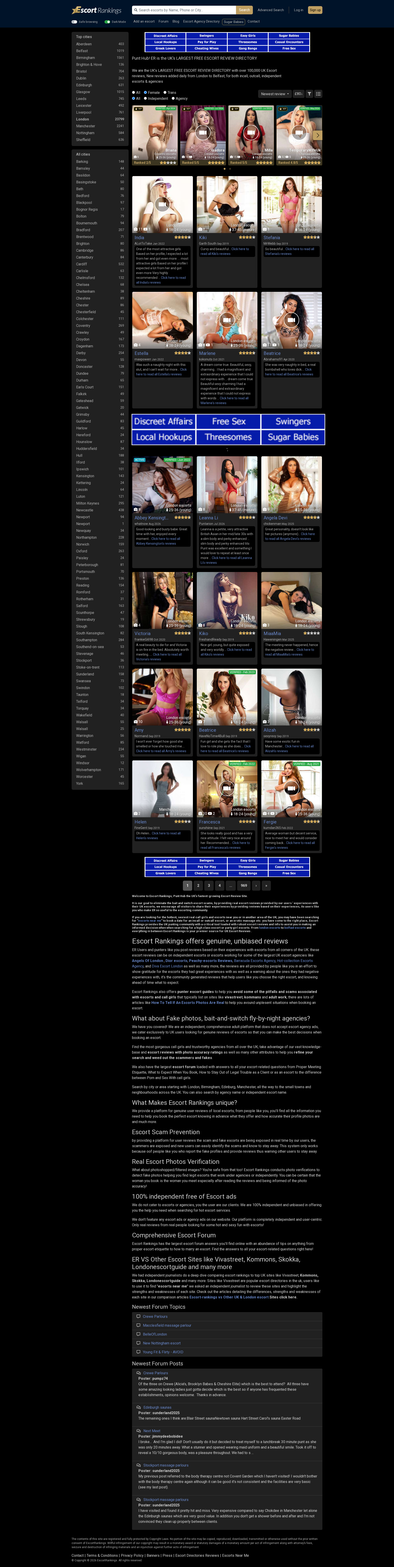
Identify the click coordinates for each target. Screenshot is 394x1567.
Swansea (83, 681)
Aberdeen (84, 44)
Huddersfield (86, 448)
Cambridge (84, 250)
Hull (79, 455)
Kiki (203, 237)
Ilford (80, 462)
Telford (82, 701)
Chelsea (82, 284)
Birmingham (85, 58)
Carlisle (82, 271)
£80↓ (299, 94)
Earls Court (84, 387)
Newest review (273, 94)
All (138, 92)
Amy (139, 730)
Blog (176, 21)
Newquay (83, 530)
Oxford (81, 551)
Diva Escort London (167, 966)
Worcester (84, 777)
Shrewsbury (85, 619)
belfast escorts (295, 927)
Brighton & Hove (89, 64)
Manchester (85, 126)
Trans (172, 92)
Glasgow (83, 92)
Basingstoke (86, 182)
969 (244, 885)
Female (154, 92)
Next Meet (151, 1431)
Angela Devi (275, 518)
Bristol (81, 71)
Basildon (83, 175)
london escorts (269, 927)
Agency (182, 98)
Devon (81, 360)
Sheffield (83, 140)
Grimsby (82, 414)
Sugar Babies (234, 22)
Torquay (82, 708)
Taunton (82, 694)
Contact (254, 21)
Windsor (82, 763)
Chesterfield (86, 312)
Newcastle (84, 510)
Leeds (81, 99)
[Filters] (309, 94)
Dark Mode (119, 21)
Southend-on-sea (90, 647)
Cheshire (83, 298)
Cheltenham (85, 291)
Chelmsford (85, 278)
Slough (81, 626)
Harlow (81, 428)
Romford (83, 592)
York (79, 783)
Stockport (84, 660)
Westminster (86, 749)
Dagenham (84, 346)
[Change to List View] (318, 94)
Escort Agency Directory (201, 21)
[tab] (224, 168)
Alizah (270, 730)
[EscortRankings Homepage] (100, 10)
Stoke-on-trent (87, 667)
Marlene (207, 353)
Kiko (203, 633)
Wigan (81, 756)
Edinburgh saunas (157, 1407)
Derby (81, 353)
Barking (82, 161)
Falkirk (81, 394)
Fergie (270, 822)
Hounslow (84, 442)
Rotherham (84, 599)
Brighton (82, 243)
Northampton (86, 537)
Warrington (84, 735)
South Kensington (90, 633)
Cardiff (81, 264)
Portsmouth (85, 571)
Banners (153, 1555)
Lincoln (82, 489)
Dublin (81, 78)
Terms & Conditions (102, 1555)
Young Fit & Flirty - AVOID (163, 1352)
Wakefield (84, 715)
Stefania (272, 237)
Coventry (83, 325)
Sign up (315, 10)
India (139, 237)
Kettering (83, 483)
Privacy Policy (132, 1555)
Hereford (83, 435)
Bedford (82, 196)
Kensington (85, 476)
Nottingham (85, 133)
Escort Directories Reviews (197, 1555)
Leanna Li (208, 518)
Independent (158, 98)
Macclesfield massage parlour (167, 1325)
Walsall (82, 722)
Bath (79, 189)
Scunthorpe (85, 612)
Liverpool (83, 112)
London (82, 119)
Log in (298, 10)
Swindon (83, 688)
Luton (80, 496)
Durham (82, 380)
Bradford (83, 230)
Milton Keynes (87, 503)
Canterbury (84, 257)
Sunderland (85, 674)
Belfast (82, 51)
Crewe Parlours (155, 1316)
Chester (82, 305)
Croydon (82, 339)
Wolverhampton (88, 770)
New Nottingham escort (162, 1343)
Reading (82, 585)
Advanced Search (271, 10)
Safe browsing (88, 21)
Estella (141, 353)
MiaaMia (272, 633)
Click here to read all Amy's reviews (161, 751)
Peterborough (87, 565)
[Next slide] (317, 135)
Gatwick (82, 407)
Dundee (82, 373)
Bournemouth (86, 223)
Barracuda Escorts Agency (254, 961)
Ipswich (82, 469)
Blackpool (84, 202)
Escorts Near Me (235, 1555)
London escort (256, 1297)
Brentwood (84, 237)
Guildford (83, 421)
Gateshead (84, 401)
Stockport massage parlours (166, 1465)
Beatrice (272, 353)
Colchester (84, 319)
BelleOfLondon (155, 1334)
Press (167, 1555)
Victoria (142, 633)
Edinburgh (84, 85)
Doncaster (84, 366)
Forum (163, 21)
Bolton (81, 216)
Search (244, 10)
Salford (82, 606)
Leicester (83, 105)
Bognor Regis (87, 209)
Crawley (82, 332)
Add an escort (144, 21)
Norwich (82, 544)
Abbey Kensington (152, 518)
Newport (83, 517)
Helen (140, 822)
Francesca (209, 822)
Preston (82, 578)
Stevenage (84, 653)
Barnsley (83, 168)
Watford (82, 742)
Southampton (86, 640)
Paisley (82, 558)
